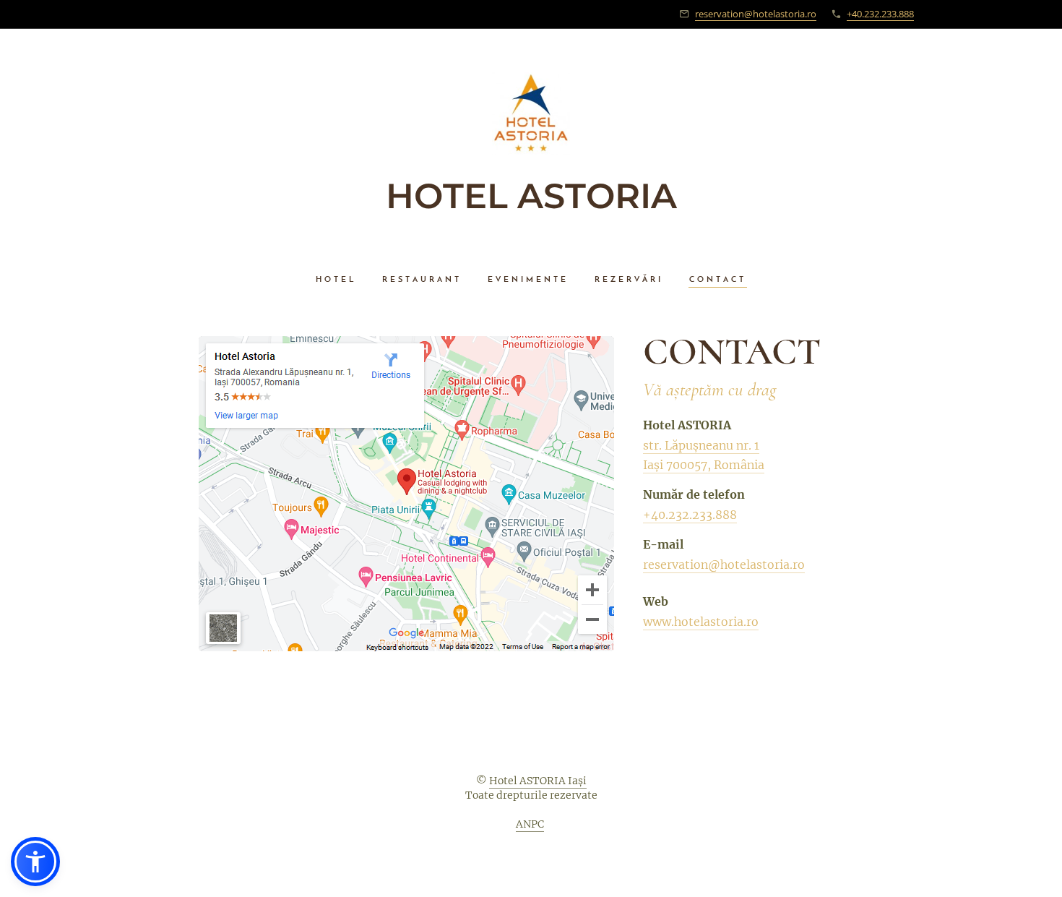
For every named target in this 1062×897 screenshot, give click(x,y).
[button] (35, 862)
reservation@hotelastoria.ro (755, 13)
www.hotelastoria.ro (701, 621)
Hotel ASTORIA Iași (538, 780)
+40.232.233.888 (880, 13)
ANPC (530, 824)
